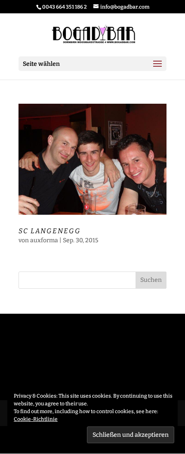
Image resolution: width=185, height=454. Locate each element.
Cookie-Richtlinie (36, 419)
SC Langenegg (49, 231)
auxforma (44, 240)
